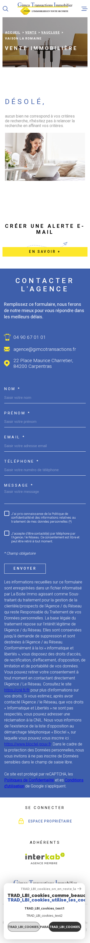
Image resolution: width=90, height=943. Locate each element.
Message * (19, 485)
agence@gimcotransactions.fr (45, 349)
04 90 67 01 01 (30, 337)
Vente (30, 32)
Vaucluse (50, 32)
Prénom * (17, 413)
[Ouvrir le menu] (85, 9)
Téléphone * (22, 461)
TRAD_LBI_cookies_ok (65, 926)
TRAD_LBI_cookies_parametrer (24, 926)
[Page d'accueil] (45, 9)
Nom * (12, 389)
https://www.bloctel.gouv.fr (27, 744)
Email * (15, 437)
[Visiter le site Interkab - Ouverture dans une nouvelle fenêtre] (45, 858)
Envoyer (25, 569)
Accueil (12, 32)
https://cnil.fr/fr (17, 690)
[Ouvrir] (5, 9)
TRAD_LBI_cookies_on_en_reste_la (48, 889)
